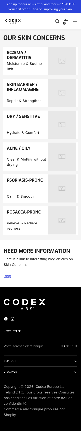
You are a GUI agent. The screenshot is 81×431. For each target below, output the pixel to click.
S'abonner (69, 346)
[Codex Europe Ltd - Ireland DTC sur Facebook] (6, 320)
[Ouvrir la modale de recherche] (57, 21)
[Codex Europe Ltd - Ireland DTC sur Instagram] (12, 320)
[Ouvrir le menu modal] (75, 21)
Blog (7, 276)
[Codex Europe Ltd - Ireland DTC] (13, 21)
